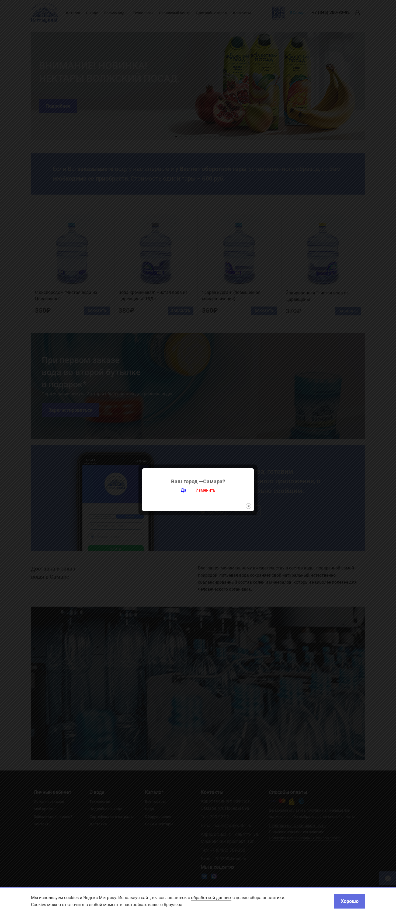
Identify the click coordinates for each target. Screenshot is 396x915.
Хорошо (350, 901)
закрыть (248, 506)
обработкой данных (211, 897)
